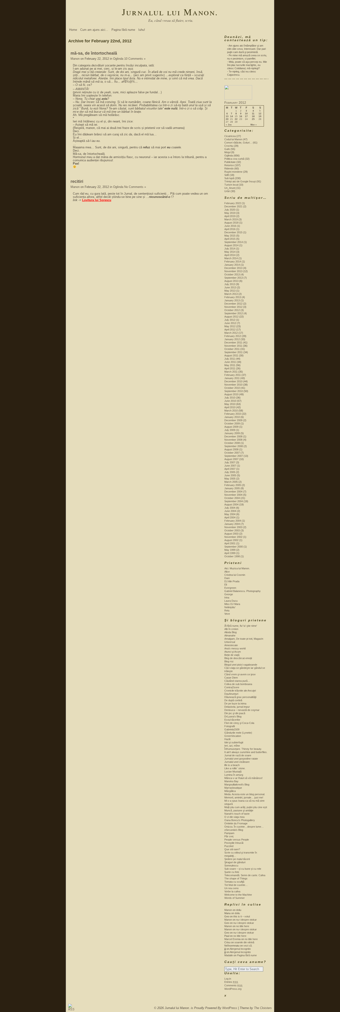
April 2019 (229, 216)
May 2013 (229, 290)
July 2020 (229, 209)
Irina (226, 597)
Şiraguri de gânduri (234, 862)
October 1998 (232, 556)
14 (231, 116)
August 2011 (231, 355)
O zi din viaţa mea (234, 817)
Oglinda (118, 58)
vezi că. (248, 945)
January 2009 (232, 433)
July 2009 (229, 430)
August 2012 (231, 316)
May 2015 (229, 235)
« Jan (229, 125)
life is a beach (232, 765)
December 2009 (233, 420)
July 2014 (229, 248)
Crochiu (228, 145)
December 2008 (233, 436)
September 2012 (233, 313)
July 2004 (229, 507)
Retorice (229, 165)
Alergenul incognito (240, 948)
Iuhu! (141, 29)
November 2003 (233, 527)
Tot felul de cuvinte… (236, 885)
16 (240, 116)
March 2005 (231, 481)
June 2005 (230, 475)
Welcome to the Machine (238, 894)
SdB (226, 175)
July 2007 (229, 462)
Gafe (227, 149)
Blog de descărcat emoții (238, 658)
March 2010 (231, 410)
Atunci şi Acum (232, 651)
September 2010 (233, 391)
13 (227, 116)
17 (246, 116)
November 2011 (233, 345)
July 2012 (229, 319)
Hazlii (227, 739)
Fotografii (229, 726)
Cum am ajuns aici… (94, 29)
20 (227, 119)
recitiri (77, 181)
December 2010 (233, 381)
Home (73, 29)
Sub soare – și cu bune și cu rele (242, 868)
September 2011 (233, 352)
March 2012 (231, 332)
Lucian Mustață (232, 771)
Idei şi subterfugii (233, 742)
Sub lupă (229, 178)
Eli (225, 584)
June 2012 (230, 323)
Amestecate (231, 645)
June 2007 (230, 465)
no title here (242, 926)
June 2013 (230, 287)
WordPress (229, 1008)
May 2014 (229, 251)
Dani (226, 578)
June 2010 (230, 400)
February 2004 (232, 520)
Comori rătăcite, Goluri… (238, 142)
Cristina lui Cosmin (234, 574)
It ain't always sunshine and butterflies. (245, 752)
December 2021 (233, 206)
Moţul (227, 152)
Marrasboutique (233, 787)
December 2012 (233, 303)
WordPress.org (232, 988)
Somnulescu (231, 865)
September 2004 (233, 501)
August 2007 (231, 459)
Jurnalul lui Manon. (170, 12)
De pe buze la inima (235, 703)
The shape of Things (235, 878)
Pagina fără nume (123, 29)
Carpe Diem (231, 677)
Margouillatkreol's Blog (236, 784)
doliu (238, 910)
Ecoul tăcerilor (232, 719)
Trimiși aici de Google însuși (240, 181)
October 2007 (232, 452)
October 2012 (232, 310)
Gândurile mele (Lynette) (238, 732)
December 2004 (233, 491)
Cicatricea (230, 136)
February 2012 (232, 336)
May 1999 (229, 549)
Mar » (253, 125)
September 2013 (233, 277)
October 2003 (232, 530)
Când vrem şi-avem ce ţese (240, 674)
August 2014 (231, 245)
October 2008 (232, 443)
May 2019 (229, 213)
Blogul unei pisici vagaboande (240, 664)
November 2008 (233, 439)
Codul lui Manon (233, 139)
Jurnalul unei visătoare (237, 761)
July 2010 (229, 397)
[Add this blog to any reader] (70, 1009)
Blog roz (229, 661)
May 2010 (229, 404)
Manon (75, 58)
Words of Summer (234, 898)
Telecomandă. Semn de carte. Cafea (244, 875)
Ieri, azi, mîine (232, 745)
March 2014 (231, 258)
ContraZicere (231, 687)
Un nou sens (231, 888)
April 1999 (229, 553)
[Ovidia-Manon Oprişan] (238, 98)
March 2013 (231, 294)
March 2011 (231, 371)
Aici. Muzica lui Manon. (237, 568)
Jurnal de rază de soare (237, 755)
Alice (227, 571)
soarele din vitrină (244, 942)
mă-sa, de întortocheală (94, 53)
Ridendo (229, 168)
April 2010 (229, 407)
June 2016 (230, 225)
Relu (226, 610)
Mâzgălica (230, 791)
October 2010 (232, 387)
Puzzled (228, 846)
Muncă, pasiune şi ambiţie (238, 810)
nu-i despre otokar (246, 919)
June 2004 (230, 511)
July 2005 (229, 472)
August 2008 (231, 449)
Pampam (229, 833)
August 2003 (231, 533)
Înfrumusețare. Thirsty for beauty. (243, 748)
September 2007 (233, 456)
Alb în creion (231, 629)
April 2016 (229, 229)
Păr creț (228, 836)
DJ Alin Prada (231, 581)
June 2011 (230, 362)
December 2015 (233, 232)
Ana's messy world (235, 648)
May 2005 (229, 478)
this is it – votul (241, 916)
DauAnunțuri (231, 693)
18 (253, 116)
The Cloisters (263, 1008)
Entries (231, 982)
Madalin (228, 955)
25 (253, 119)
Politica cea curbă (234, 158)
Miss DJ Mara (232, 604)
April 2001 (229, 543)
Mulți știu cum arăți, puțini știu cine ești (245, 807)
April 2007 (229, 468)
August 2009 (231, 426)
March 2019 (231, 219)
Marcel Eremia (232, 939)
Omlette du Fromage (235, 823)
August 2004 (231, 504)
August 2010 (231, 394)
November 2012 (233, 306)
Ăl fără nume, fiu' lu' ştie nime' (240, 625)
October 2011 (232, 349)
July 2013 (229, 284)
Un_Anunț (229, 188)
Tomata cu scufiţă (234, 881)
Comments (233, 985)
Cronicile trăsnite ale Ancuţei (240, 690)
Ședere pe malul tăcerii (237, 859)
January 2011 (232, 378)
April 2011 (229, 368)
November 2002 (233, 537)
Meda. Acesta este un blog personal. (244, 794)
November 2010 (233, 384)
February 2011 (232, 375)
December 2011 (233, 342)
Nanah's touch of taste (237, 813)
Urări (227, 191)
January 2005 (232, 488)
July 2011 (229, 358)
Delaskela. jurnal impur (237, 706)
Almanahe (229, 635)
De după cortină (233, 700)
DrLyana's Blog (232, 716)
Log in (227, 978)
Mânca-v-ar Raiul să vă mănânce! (243, 778)
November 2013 (233, 271)
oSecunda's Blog (233, 829)
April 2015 (229, 238)
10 (246, 113)
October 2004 (232, 498)
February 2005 (232, 485)
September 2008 (233, 446)
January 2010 (232, 417)
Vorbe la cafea (232, 891)
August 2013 (231, 281)
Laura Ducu (231, 600)
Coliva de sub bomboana (238, 684)
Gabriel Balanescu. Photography (242, 591)
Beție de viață (231, 655)
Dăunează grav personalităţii (240, 697)
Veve (227, 613)
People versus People (236, 839)
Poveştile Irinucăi (233, 842)
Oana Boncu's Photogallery (239, 820)
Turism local (231, 184)
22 (236, 119)
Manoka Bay (231, 781)
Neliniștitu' (229, 607)
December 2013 (233, 268)
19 (260, 116)
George (228, 594)
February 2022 (232, 203)
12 (260, 113)
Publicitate (230, 162)
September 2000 (233, 546)
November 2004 (233, 494)
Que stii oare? (232, 849)
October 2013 (232, 274)
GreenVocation (232, 736)
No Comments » (135, 187)
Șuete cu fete (231, 872)
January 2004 (232, 524)
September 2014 (233, 242)
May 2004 (229, 514)
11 (253, 113)
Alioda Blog (230, 632)
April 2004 (229, 517)
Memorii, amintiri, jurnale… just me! (243, 797)
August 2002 (231, 540)
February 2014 (232, 261)
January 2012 (232, 339)
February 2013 (232, 297)
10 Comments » (134, 58)
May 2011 (229, 365)
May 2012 (229, 326)
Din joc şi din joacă (234, 713)
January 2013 (232, 300)
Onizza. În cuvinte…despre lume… (244, 826)
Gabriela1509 (231, 729)
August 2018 (231, 222)
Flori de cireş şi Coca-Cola (239, 723)
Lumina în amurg (233, 774)
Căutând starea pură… (237, 680)
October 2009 (232, 423)
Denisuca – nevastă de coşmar (242, 710)
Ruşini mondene (233, 171)
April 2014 (229, 255)
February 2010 (232, 413)
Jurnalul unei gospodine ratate (241, 758)
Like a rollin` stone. (234, 768)
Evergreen (230, 587)
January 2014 (232, 264)
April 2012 (229, 329)
